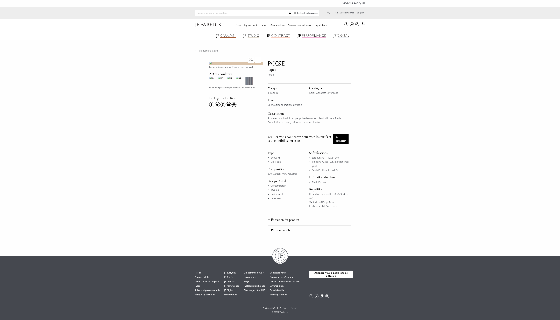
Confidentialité (269, 308)
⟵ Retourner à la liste (206, 50)
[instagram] (363, 25)
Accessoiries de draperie (300, 25)
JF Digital (228, 290)
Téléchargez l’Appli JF (254, 290)
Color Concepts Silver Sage (323, 92)
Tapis (197, 285)
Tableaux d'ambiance (344, 12)
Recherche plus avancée (307, 13)
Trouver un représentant (282, 277)
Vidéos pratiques (354, 3)
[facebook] (346, 25)
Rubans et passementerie (207, 290)
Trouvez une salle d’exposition (285, 281)
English (360, 12)
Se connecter (341, 139)
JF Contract (229, 281)
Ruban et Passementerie (273, 25)
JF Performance (231, 285)
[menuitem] (238, 25)
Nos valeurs (250, 277)
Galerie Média (277, 290)
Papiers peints (251, 25)
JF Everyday (230, 272)
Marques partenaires (205, 294)
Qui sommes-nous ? (254, 272)
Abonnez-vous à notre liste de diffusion (331, 274)
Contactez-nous (278, 272)
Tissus (238, 25)
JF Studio (228, 277)
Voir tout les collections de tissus (285, 104)
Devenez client (277, 285)
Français (293, 308)
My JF (329, 12)
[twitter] (352, 25)
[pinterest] (357, 25)
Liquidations (321, 25)
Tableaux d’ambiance (254, 285)
